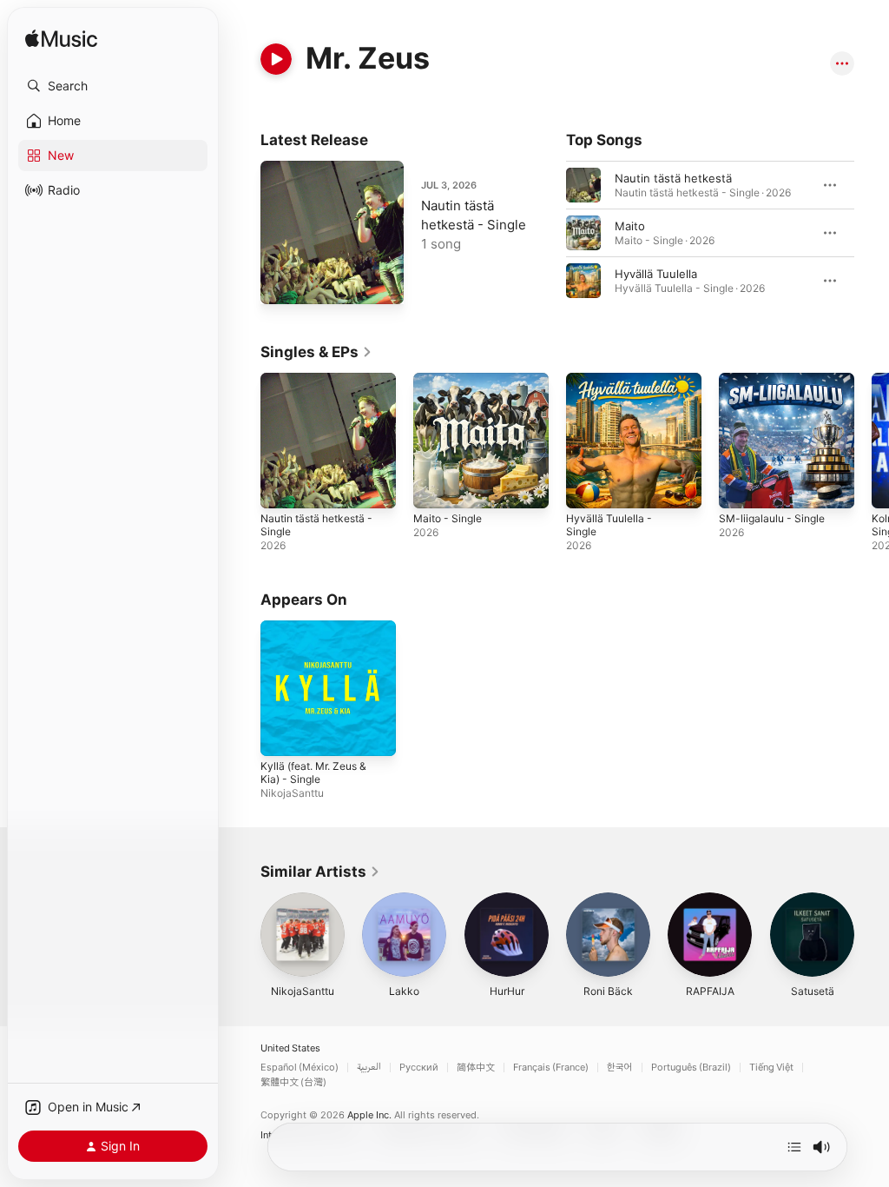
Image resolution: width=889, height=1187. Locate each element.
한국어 (620, 1067)
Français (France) (551, 1067)
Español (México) (299, 1067)
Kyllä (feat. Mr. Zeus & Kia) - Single (313, 772)
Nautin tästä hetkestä (673, 178)
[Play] (276, 59)
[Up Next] (794, 1147)
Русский (418, 1067)
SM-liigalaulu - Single (772, 518)
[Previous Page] (549, 232)
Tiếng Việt (771, 1067)
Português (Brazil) (691, 1067)
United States (290, 1048)
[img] (61, 40)
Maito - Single (447, 518)
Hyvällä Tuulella (656, 274)
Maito (630, 226)
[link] (316, 351)
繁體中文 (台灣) (293, 1082)
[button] (113, 86)
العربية (369, 1067)
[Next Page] (871, 232)
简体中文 (476, 1067)
